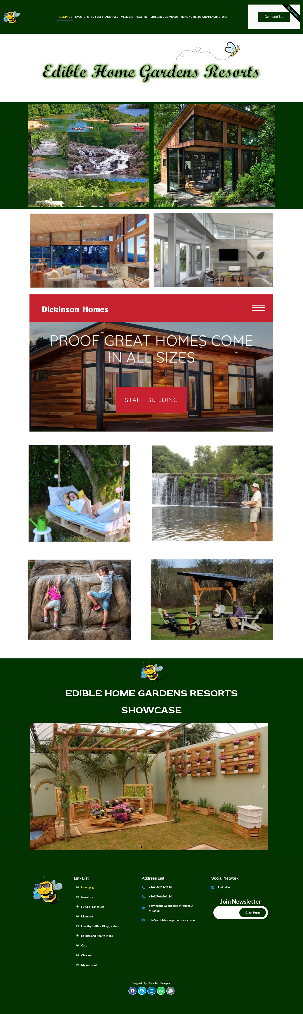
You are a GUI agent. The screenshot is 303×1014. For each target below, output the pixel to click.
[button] (34, 786)
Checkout (87, 955)
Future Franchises (104, 16)
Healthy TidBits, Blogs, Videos (157, 16)
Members (127, 16)
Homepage (65, 16)
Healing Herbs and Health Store (204, 16)
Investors (81, 16)
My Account (89, 965)
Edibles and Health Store (97, 935)
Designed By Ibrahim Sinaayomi (151, 983)
